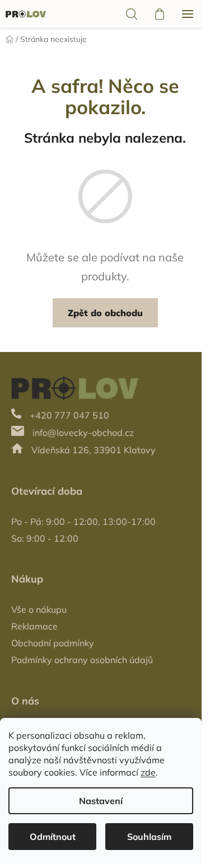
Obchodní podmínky (52, 643)
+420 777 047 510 (69, 415)
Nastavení (101, 800)
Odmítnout (53, 836)
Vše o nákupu (39, 609)
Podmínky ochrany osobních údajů (82, 659)
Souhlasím (149, 836)
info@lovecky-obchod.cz (83, 432)
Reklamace (34, 626)
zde (148, 772)
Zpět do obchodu (105, 312)
